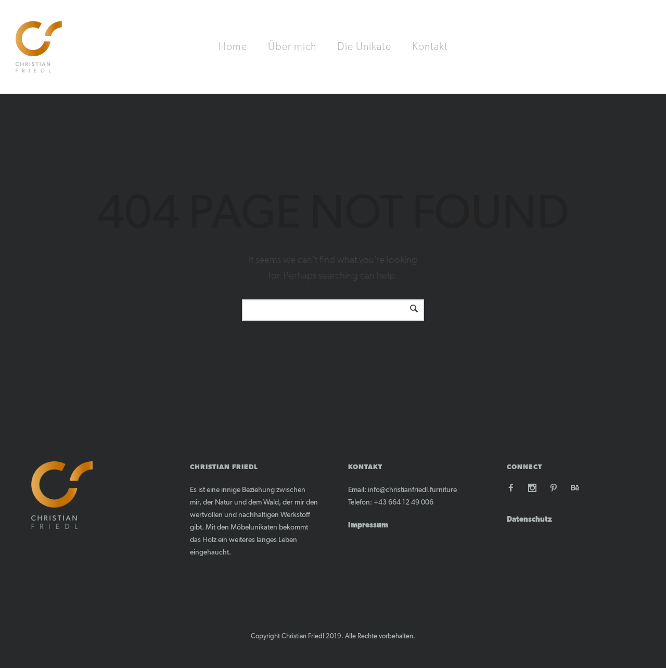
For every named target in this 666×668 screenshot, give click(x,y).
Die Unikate (364, 47)
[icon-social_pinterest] (556, 488)
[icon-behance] (575, 488)
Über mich (292, 47)
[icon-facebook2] (513, 488)
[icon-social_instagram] (535, 488)
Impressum (368, 525)
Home (233, 47)
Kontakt (430, 47)
